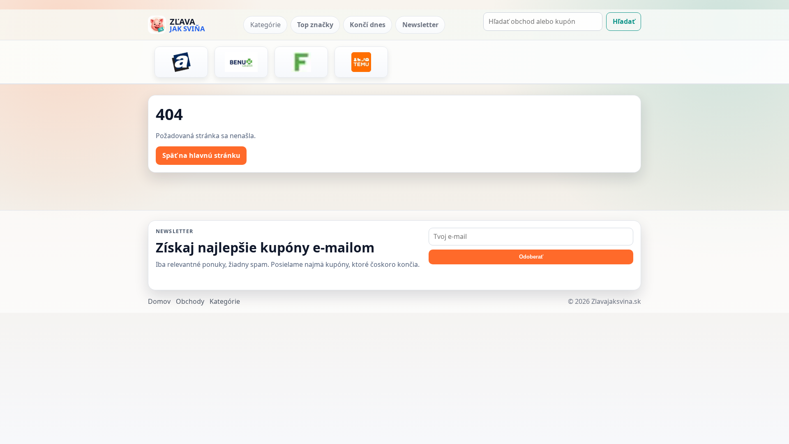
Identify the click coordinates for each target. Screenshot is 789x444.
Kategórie (265, 24)
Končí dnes (367, 24)
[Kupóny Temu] (361, 62)
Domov (159, 301)
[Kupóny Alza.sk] (181, 62)
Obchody (190, 301)
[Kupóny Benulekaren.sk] (241, 62)
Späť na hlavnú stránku (201, 155)
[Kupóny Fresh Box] (301, 62)
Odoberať (531, 257)
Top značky (315, 24)
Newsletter (420, 24)
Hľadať (624, 21)
